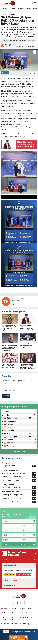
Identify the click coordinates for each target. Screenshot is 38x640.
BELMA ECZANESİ (10, 585)
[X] (17, 602)
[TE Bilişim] (6, 301)
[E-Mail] (13, 304)
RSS (6, 632)
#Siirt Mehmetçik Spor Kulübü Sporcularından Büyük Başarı (19, 40)
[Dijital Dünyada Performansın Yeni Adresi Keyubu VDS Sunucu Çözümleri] (28, 319)
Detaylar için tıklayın (19, 451)
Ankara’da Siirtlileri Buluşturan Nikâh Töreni (26, 345)
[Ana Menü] (35, 3)
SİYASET (21, 9)
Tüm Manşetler (27, 617)
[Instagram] (20, 602)
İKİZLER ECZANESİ (10, 580)
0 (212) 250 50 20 (25, 574)
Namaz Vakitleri (9, 613)
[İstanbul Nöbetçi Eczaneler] (35, 554)
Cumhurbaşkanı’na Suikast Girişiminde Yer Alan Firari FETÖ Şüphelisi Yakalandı (10, 327)
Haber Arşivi (26, 624)
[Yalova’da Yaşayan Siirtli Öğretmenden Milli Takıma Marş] (10, 358)
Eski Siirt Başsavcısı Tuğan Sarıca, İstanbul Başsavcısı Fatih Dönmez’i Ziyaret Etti (28, 366)
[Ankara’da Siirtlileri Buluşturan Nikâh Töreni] (28, 338)
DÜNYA (13, 9)
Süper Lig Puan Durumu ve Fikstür (7, 618)
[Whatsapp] (24, 602)
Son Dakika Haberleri (10, 624)
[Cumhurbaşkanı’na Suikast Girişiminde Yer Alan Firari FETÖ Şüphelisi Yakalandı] (10, 319)
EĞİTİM (28, 9)
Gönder (6, 396)
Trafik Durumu (26, 613)
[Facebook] (13, 602)
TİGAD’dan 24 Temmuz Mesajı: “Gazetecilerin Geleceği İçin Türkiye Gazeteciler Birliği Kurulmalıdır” (10, 347)
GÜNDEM (4, 9)
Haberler (4, 14)
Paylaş (6, 73)
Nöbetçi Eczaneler (10, 608)
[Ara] (32, 3)
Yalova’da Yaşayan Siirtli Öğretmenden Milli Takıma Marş (9, 365)
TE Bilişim (15, 300)
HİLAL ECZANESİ (10, 565)
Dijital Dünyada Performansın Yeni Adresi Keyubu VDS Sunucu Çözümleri (26, 327)
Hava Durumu (26, 608)
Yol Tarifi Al (10, 574)
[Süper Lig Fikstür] (35, 458)
